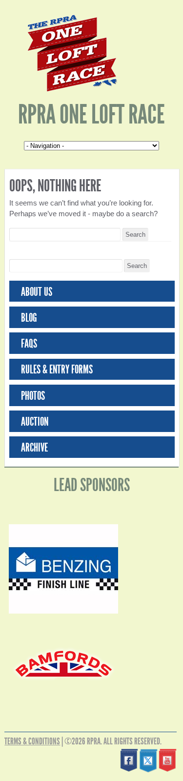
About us (36, 292)
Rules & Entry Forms (57, 369)
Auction (34, 422)
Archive (34, 447)
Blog (29, 318)
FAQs (29, 343)
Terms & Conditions (32, 741)
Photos (33, 396)
